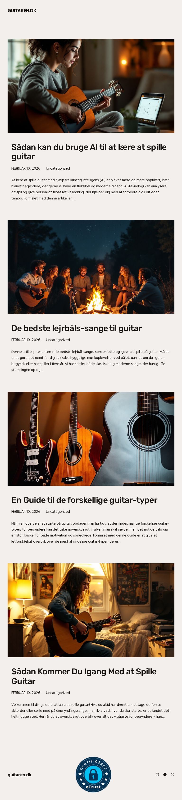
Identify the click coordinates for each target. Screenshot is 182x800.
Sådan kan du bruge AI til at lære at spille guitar (89, 152)
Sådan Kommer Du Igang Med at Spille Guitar (83, 676)
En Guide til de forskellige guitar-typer (84, 500)
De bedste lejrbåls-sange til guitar (76, 328)
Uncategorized (58, 168)
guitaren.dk (22, 10)
